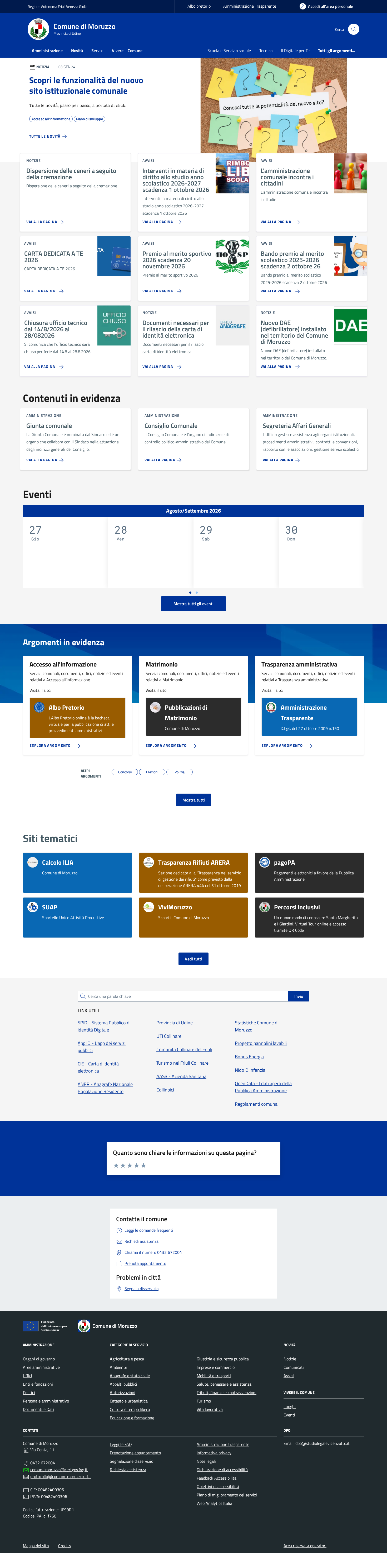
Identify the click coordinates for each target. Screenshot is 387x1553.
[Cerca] (353, 29)
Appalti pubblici (123, 1384)
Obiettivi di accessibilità (218, 1486)
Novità (77, 50)
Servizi (97, 50)
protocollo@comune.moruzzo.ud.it (60, 1476)
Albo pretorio (199, 6)
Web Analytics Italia (214, 1503)
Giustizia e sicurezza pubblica (223, 1359)
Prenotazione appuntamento (135, 1453)
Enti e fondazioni (38, 1384)
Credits (64, 1545)
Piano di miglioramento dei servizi (227, 1495)
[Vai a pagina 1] (190, 593)
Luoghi (290, 1406)
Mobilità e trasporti (214, 1375)
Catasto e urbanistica (129, 1401)
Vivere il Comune (127, 50)
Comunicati (294, 1367)
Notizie (290, 1359)
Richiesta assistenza (128, 1469)
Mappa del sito (36, 1545)
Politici (29, 1392)
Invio (298, 996)
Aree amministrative (41, 1367)
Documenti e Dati (38, 1409)
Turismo (204, 1401)
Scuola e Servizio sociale (229, 50)
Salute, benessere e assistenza (224, 1384)
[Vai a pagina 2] (197, 593)
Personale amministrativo (46, 1401)
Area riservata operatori (305, 1545)
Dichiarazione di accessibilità (222, 1469)
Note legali (206, 1461)
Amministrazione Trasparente (249, 6)
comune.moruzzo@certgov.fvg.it (59, 1469)
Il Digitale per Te (295, 50)
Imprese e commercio (216, 1367)
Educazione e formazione (132, 1418)
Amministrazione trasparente (223, 1444)
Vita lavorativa (210, 1409)
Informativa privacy (214, 1453)
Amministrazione (47, 50)
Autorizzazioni (122, 1392)
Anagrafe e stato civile (130, 1375)
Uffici (27, 1375)
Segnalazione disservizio (131, 1461)
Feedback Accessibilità (216, 1478)
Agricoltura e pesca (127, 1359)
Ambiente (118, 1367)
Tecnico (265, 50)
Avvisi (289, 1375)
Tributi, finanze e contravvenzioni (226, 1392)
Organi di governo (39, 1359)
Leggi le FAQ (121, 1444)
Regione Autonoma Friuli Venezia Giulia (57, 6)
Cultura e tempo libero (130, 1409)
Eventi (289, 1415)
